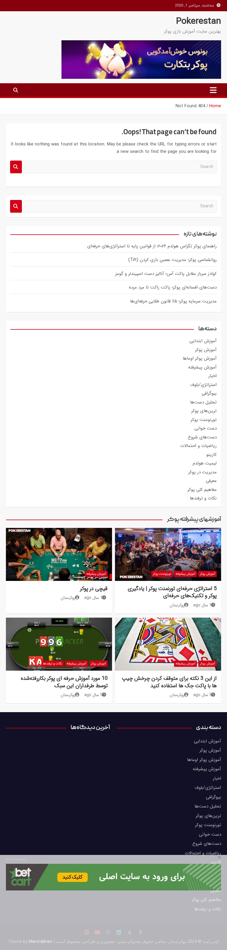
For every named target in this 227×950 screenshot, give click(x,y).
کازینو (211, 454)
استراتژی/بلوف (203, 384)
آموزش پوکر (206, 349)
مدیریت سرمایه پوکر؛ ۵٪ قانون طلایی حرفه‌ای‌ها (173, 301)
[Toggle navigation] (213, 90)
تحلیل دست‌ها (203, 402)
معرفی (211, 480)
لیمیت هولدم (205, 463)
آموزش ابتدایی (203, 341)
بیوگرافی (209, 393)
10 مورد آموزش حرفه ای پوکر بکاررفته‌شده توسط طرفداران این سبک (64, 682)
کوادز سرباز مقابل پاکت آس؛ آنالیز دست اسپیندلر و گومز (166, 273)
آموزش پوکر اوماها (200, 358)
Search (16, 167)
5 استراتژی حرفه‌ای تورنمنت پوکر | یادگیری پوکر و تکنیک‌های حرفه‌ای (172, 592)
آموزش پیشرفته (202, 367)
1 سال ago (202, 605)
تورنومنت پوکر (204, 419)
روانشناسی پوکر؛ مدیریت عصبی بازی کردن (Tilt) (172, 259)
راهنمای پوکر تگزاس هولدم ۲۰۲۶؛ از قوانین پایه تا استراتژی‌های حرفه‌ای (152, 246)
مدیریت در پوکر (202, 472)
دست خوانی (205, 428)
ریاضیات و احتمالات (198, 445)
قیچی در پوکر (94, 588)
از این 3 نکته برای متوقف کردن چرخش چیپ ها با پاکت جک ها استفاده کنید (169, 682)
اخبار (212, 375)
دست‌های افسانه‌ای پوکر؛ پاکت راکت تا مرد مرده (173, 287)
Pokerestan (198, 21)
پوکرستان (177, 605)
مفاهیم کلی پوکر (202, 489)
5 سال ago (202, 695)
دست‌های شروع (202, 437)
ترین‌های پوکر (204, 410)
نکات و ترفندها (203, 498)
